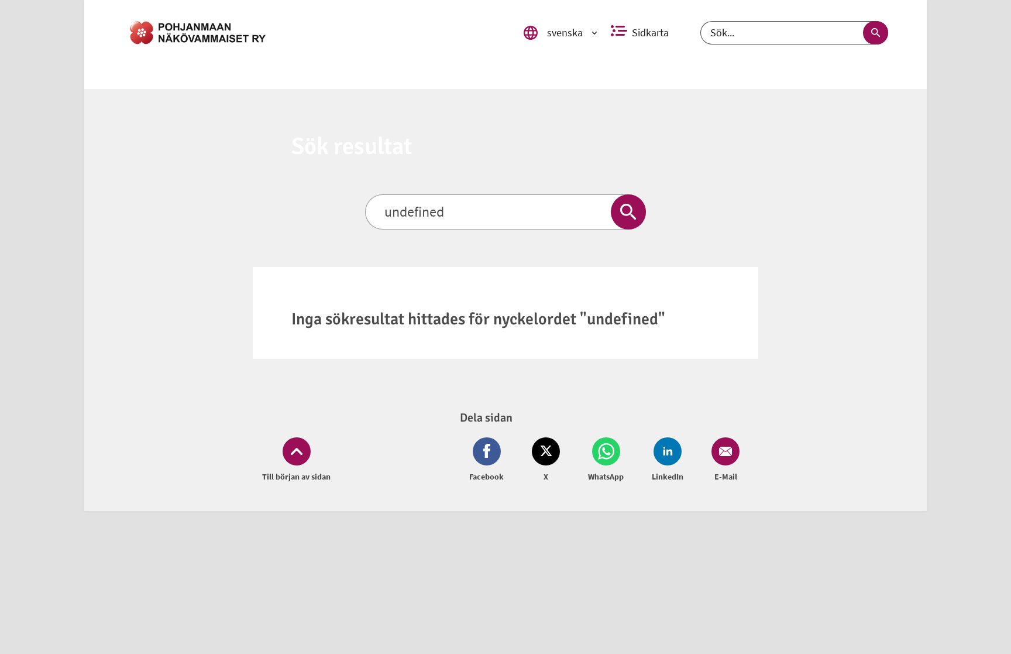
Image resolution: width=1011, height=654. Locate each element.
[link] (314, 33)
